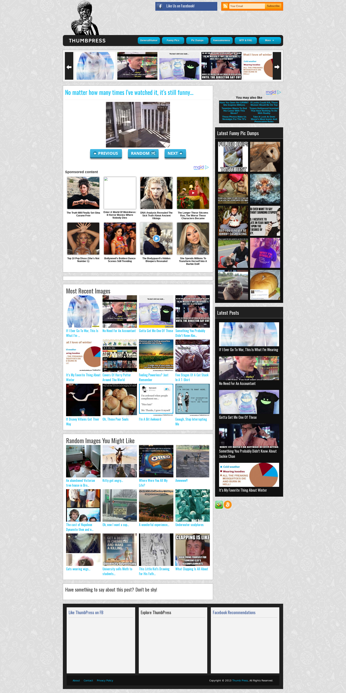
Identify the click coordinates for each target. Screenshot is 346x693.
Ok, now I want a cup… (116, 524)
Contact (88, 680)
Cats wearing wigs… (78, 568)
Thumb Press (240, 680)
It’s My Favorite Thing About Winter (243, 490)
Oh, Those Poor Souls (116, 419)
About (76, 680)
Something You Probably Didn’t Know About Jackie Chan (248, 453)
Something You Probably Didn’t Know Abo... (190, 333)
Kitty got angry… (113, 480)
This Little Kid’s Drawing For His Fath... (154, 571)
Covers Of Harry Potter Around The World (117, 377)
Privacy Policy (105, 680)
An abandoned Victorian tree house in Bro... (80, 483)
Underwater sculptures (189, 524)
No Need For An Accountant (119, 330)
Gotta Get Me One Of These (156, 330)
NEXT (173, 153)
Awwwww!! (181, 480)
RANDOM (141, 153)
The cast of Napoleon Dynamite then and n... (79, 527)
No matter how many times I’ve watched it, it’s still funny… (129, 92)
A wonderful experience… (154, 524)
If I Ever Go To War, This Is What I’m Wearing (248, 349)
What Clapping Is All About (191, 568)
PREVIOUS (108, 153)
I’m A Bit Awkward (150, 419)
